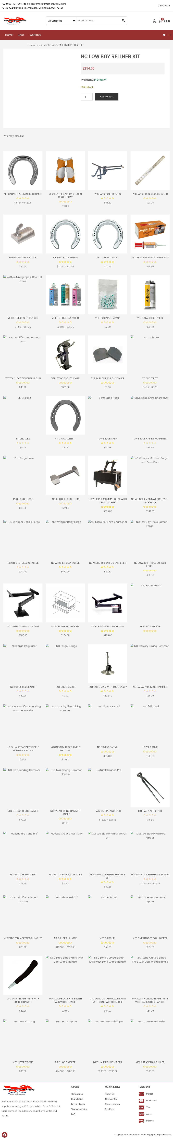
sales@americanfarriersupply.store (46, 3)
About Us (109, 1094)
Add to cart (106, 96)
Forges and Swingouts (47, 45)
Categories (77, 1094)
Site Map (109, 1109)
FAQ (73, 1114)
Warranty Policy (79, 1109)
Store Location (112, 1104)
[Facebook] (4, 1135)
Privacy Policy (78, 1104)
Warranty (35, 34)
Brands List (77, 1099)
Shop (21, 34)
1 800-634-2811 (14, 3)
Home (9, 34)
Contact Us (164, 5)
